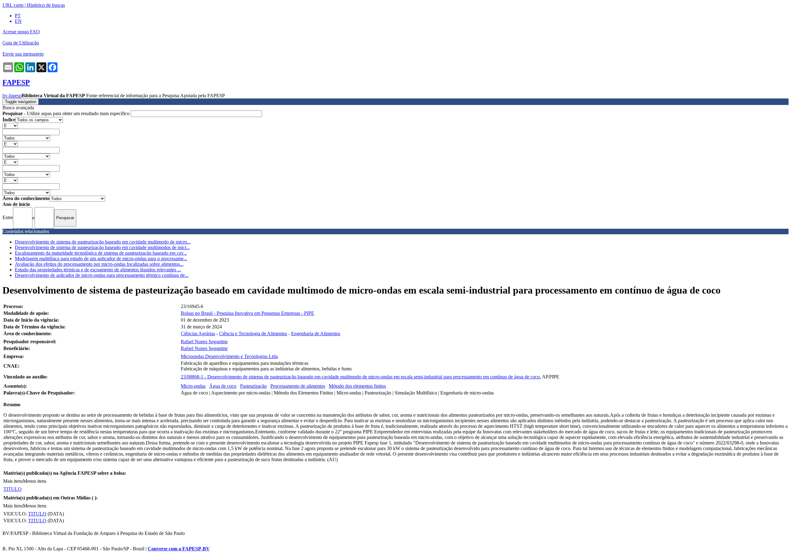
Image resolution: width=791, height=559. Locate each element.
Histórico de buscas (46, 5)
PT (18, 15)
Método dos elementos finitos (357, 386)
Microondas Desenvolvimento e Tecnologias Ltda (229, 356)
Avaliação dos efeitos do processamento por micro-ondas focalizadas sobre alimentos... (99, 264)
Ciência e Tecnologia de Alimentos (253, 333)
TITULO (12, 489)
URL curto (12, 5)
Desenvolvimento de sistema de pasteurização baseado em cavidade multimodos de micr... (102, 247)
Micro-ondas (193, 386)
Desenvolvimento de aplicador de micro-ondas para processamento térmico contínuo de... (101, 275)
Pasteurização (253, 386)
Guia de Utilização (20, 42)
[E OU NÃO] (10, 125)
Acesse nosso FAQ (21, 31)
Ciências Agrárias (198, 333)
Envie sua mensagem (23, 53)
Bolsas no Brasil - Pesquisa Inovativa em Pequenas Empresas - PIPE (247, 313)
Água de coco (222, 386)
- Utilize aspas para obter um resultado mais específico (66, 113)
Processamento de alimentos (297, 386)
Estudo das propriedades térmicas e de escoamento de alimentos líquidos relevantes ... (98, 269)
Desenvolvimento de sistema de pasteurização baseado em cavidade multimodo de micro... (103, 241)
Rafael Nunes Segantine (204, 341)
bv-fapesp (12, 95)
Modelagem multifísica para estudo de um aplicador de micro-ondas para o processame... (101, 258)
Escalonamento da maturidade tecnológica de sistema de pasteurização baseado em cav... (101, 253)
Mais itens (13, 481)
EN (18, 21)
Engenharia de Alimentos (315, 333)
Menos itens (34, 481)
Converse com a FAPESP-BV (179, 548)
